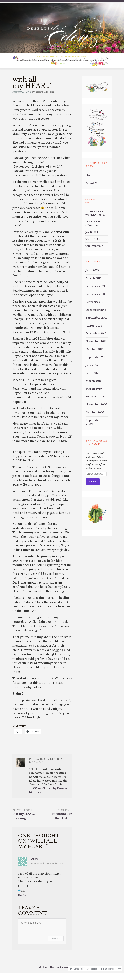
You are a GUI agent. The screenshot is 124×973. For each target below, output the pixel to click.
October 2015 (94, 349)
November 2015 (96, 341)
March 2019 (94, 278)
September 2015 (96, 357)
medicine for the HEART (62, 814)
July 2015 (92, 365)
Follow (92, 481)
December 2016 (96, 309)
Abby (34, 858)
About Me (92, 183)
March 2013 (94, 380)
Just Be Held (92, 232)
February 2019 (95, 286)
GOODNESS (92, 239)
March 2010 (94, 388)
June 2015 (92, 372)
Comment (55, 938)
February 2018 (95, 294)
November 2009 (96, 404)
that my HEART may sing (24, 814)
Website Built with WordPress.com (62, 967)
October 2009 (95, 412)
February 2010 (95, 396)
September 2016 (96, 317)
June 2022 (92, 270)
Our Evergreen (94, 246)
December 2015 (96, 333)
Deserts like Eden (44, 91)
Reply (22, 895)
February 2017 (95, 301)
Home (90, 175)
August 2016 (94, 325)
